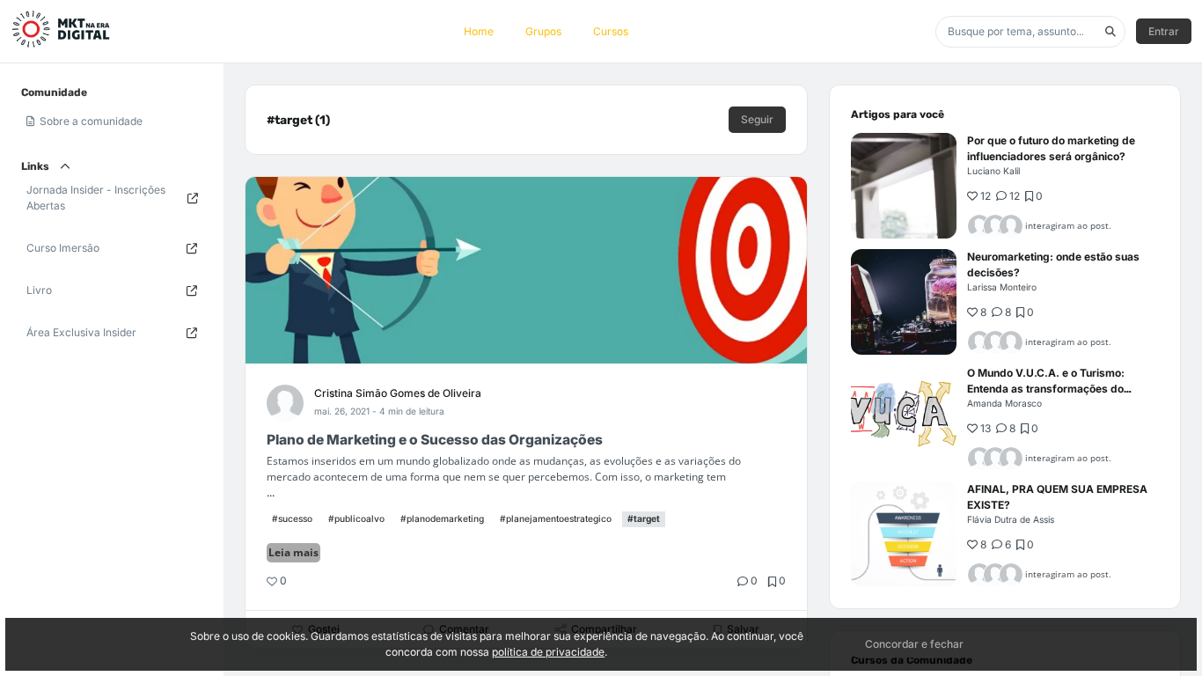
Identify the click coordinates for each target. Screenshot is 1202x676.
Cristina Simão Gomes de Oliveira (397, 393)
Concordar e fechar (914, 643)
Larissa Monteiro (1002, 287)
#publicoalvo (356, 518)
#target (643, 518)
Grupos (543, 31)
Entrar (1163, 31)
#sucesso (292, 518)
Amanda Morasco (1004, 403)
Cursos (610, 31)
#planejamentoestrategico (556, 518)
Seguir (757, 119)
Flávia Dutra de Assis (1010, 519)
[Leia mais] (903, 186)
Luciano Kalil (993, 170)
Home (479, 31)
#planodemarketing (442, 518)
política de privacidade (548, 651)
